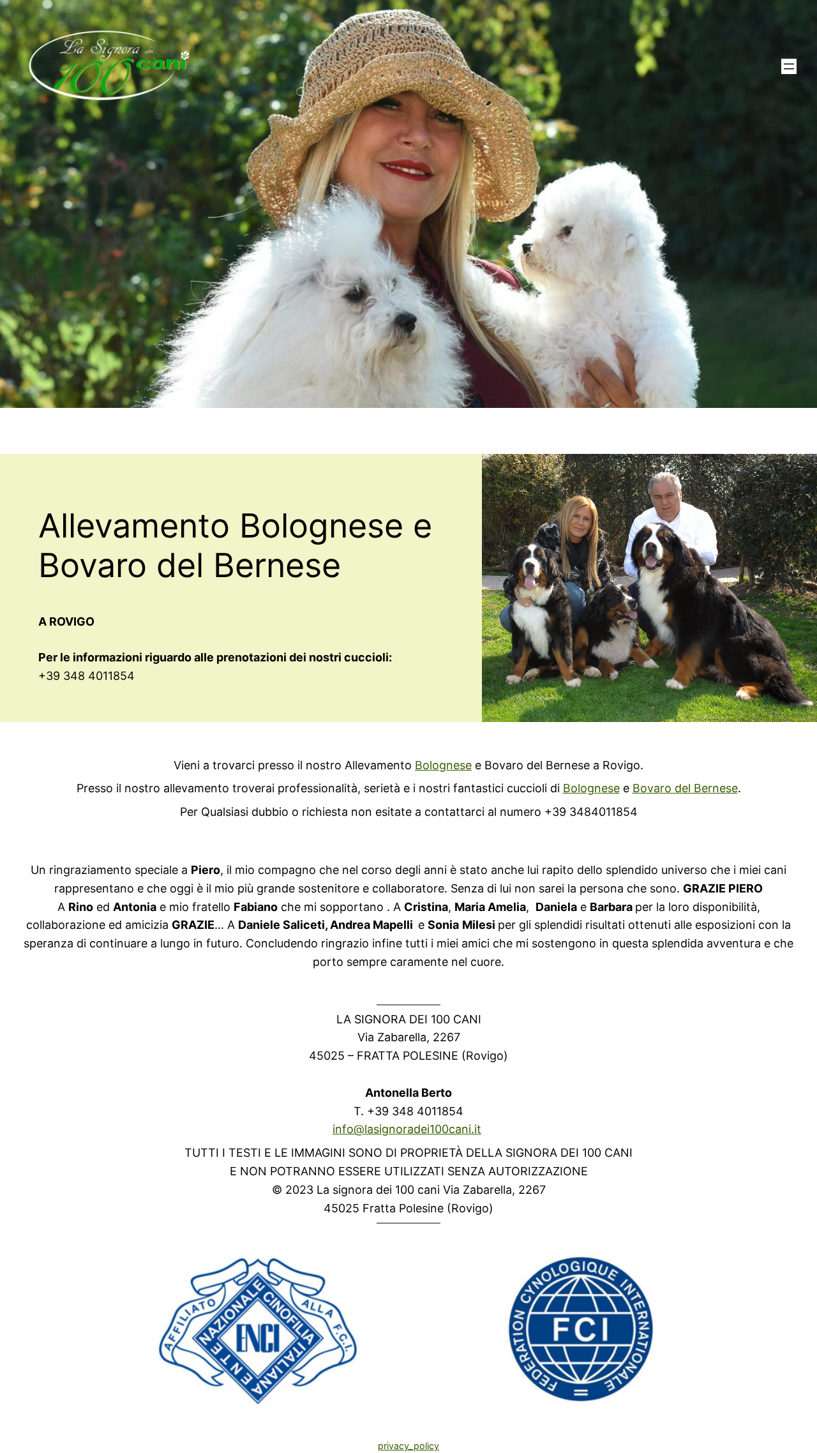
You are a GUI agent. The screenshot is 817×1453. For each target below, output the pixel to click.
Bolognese (443, 765)
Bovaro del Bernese (685, 788)
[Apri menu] (789, 66)
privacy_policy (408, 1445)
